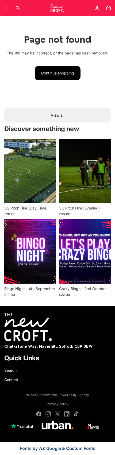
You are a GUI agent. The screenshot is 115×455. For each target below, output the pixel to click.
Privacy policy (57, 404)
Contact (11, 379)
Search (10, 370)
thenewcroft (48, 395)
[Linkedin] (67, 414)
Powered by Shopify (74, 395)
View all (57, 115)
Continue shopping (57, 73)
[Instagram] (48, 414)
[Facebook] (39, 414)
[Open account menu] (97, 8)
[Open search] (18, 8)
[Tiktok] (76, 414)
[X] (57, 414)
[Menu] (6, 8)
